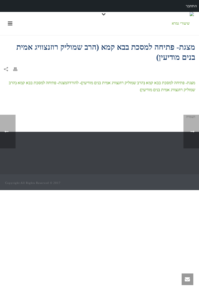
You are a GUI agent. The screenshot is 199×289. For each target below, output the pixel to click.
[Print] (18, 69)
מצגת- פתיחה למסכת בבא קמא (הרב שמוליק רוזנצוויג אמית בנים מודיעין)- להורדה (131, 83)
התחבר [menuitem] (191, 6)
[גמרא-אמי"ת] (183, 23)
